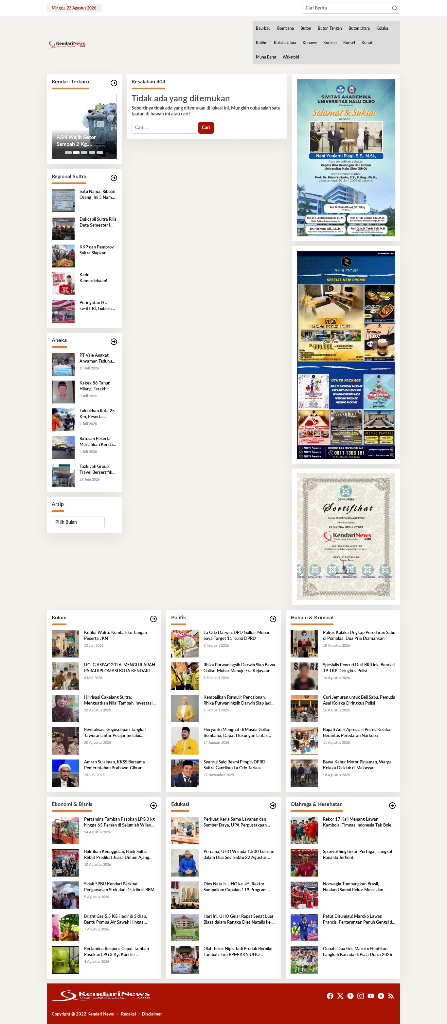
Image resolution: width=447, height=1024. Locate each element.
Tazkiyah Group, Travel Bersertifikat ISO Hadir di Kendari (98, 470)
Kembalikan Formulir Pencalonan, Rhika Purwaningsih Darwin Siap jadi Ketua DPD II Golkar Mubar (237, 701)
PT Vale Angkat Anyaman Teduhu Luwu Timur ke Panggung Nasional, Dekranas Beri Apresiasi (98, 359)
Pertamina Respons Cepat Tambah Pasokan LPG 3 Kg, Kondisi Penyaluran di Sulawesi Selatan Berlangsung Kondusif (116, 952)
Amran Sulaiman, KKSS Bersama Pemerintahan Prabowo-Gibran (114, 765)
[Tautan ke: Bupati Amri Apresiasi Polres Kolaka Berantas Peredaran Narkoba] (304, 740)
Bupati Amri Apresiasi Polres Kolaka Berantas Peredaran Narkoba (356, 733)
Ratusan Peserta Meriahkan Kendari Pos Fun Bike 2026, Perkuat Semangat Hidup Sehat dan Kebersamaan (98, 442)
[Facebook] (330, 996)
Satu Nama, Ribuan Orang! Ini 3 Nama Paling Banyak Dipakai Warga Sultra (97, 195)
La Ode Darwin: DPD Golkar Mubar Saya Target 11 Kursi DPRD (237, 636)
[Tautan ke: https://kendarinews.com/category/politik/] (273, 619)
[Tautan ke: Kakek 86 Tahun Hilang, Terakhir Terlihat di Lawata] (63, 391)
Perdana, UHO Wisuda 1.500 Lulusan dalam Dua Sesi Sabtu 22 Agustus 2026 (239, 855)
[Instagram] (360, 996)
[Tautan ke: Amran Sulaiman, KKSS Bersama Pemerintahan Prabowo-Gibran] (65, 773)
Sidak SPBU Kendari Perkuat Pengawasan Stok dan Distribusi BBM (119, 887)
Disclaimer (152, 1014)
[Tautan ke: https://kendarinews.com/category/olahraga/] (392, 806)
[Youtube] (371, 996)
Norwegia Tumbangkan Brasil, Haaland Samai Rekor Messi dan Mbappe (353, 887)
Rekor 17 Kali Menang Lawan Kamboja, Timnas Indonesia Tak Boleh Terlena (358, 822)
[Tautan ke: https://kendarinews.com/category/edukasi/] (273, 806)
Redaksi (128, 1014)
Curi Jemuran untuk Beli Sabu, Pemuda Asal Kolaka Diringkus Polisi (359, 700)
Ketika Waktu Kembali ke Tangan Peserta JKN (115, 636)
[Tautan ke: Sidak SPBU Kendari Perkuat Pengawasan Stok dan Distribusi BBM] (65, 895)
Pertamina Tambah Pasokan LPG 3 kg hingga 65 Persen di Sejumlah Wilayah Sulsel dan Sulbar (120, 822)
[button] (394, 8)
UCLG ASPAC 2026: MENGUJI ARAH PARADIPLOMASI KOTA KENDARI (119, 668)
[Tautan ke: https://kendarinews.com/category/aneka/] (114, 342)
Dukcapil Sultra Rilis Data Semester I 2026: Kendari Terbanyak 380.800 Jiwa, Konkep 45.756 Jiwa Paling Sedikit (98, 223)
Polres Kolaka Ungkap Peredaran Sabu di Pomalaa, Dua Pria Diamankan (359, 636)
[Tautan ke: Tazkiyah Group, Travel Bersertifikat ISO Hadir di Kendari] (63, 475)
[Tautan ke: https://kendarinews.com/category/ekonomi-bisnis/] (153, 806)
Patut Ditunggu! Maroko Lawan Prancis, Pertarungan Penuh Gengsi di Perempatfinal (358, 920)
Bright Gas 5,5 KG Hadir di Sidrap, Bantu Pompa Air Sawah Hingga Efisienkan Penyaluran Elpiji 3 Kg (115, 920)
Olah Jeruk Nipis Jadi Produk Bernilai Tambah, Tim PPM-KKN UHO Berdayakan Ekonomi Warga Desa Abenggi (238, 952)
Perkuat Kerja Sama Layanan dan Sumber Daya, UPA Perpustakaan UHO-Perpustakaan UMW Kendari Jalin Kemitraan (237, 822)
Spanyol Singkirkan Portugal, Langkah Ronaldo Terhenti (358, 855)
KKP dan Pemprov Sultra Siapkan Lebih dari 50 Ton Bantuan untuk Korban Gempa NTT (97, 250)
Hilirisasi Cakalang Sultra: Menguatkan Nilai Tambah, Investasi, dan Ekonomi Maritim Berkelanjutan (118, 701)
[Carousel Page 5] (100, 152)
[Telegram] (381, 996)
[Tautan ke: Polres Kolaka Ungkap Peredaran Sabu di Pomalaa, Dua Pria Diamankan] (304, 643)
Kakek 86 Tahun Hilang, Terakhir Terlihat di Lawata (96, 386)
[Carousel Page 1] (68, 152)
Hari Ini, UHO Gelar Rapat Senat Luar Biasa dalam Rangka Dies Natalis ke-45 (239, 920)
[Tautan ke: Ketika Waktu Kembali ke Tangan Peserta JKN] (65, 643)
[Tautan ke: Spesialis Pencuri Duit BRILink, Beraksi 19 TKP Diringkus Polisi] (304, 676)
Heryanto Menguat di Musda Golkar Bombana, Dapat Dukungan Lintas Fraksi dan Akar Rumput (237, 733)
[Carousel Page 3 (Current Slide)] (84, 152)
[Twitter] (340, 996)
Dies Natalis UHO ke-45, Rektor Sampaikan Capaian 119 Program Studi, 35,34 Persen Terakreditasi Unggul (235, 887)
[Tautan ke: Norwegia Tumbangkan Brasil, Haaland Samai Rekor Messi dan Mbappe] (304, 895)
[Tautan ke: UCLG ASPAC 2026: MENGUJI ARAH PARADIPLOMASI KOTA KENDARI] (65, 676)
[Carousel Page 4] (92, 152)
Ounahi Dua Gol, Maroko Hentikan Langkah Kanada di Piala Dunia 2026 (357, 952)
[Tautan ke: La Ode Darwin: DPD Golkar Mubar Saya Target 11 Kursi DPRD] (185, 643)
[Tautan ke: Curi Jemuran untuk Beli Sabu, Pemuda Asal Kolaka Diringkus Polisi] (304, 708)
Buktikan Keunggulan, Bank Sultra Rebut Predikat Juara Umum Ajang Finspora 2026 (116, 855)
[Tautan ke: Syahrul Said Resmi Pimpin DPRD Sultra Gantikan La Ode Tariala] (185, 773)
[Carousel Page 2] (76, 152)
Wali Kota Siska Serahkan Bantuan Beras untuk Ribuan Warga (79, 141)
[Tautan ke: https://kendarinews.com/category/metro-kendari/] (114, 83)
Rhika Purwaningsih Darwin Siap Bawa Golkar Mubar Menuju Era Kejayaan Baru (239, 668)
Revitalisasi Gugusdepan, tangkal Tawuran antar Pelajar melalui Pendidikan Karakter (115, 733)
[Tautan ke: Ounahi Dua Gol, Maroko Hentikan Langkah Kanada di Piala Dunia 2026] (304, 959)
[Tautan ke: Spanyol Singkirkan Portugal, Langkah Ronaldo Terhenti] (304, 862)
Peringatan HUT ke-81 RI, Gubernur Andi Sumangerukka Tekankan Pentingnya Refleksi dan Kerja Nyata (98, 306)
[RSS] (391, 996)
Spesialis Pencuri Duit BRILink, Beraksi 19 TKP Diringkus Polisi (359, 668)
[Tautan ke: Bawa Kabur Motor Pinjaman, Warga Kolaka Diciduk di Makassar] (304, 773)
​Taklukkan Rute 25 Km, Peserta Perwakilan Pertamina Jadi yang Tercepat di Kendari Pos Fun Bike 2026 (97, 414)
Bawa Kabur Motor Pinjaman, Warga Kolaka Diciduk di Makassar (357, 765)
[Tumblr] (350, 996)
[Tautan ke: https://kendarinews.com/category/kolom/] (153, 619)
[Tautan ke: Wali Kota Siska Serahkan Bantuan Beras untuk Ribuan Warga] (84, 126)
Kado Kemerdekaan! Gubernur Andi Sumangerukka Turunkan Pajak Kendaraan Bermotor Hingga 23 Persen (96, 278)
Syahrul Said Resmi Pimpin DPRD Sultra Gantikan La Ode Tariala (234, 765)
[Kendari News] (66, 44)
